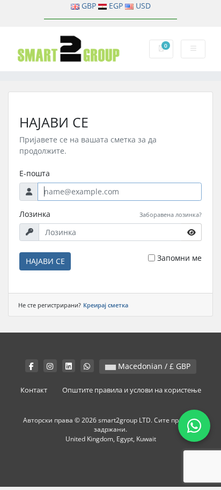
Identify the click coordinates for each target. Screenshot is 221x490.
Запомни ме (179, 258)
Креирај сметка (105, 305)
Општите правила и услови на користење (131, 390)
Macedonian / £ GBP (153, 366)
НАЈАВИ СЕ (45, 261)
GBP (89, 6)
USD (143, 6)
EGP (116, 6)
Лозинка (34, 214)
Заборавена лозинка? (170, 214)
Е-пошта (34, 173)
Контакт (33, 390)
